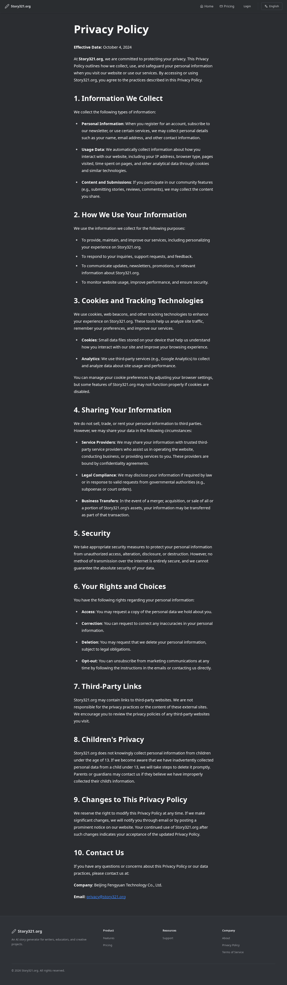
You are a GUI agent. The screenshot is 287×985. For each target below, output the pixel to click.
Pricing (229, 6)
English (274, 6)
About (226, 938)
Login (247, 6)
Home (208, 6)
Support (168, 938)
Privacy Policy (231, 945)
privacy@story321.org (106, 896)
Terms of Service (233, 952)
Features (108, 938)
